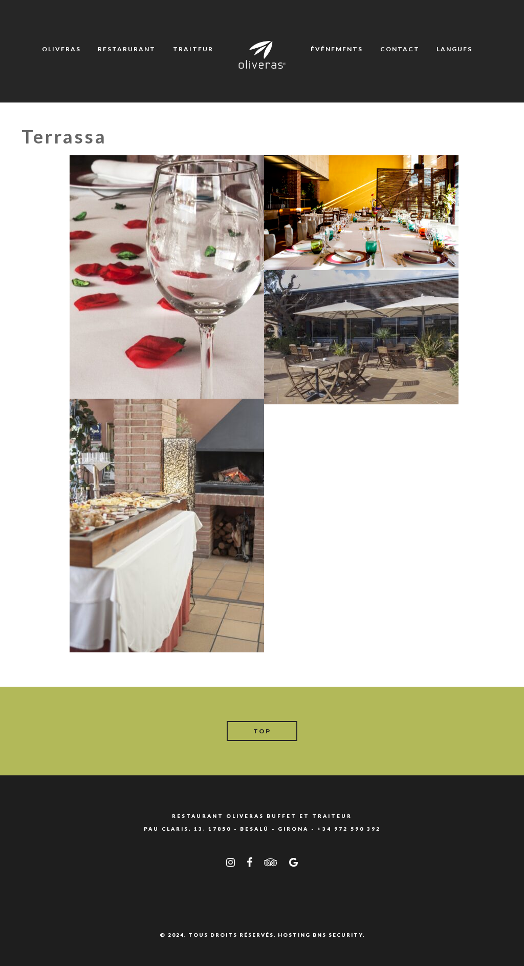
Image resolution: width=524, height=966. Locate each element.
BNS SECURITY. (339, 935)
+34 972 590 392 (349, 829)
